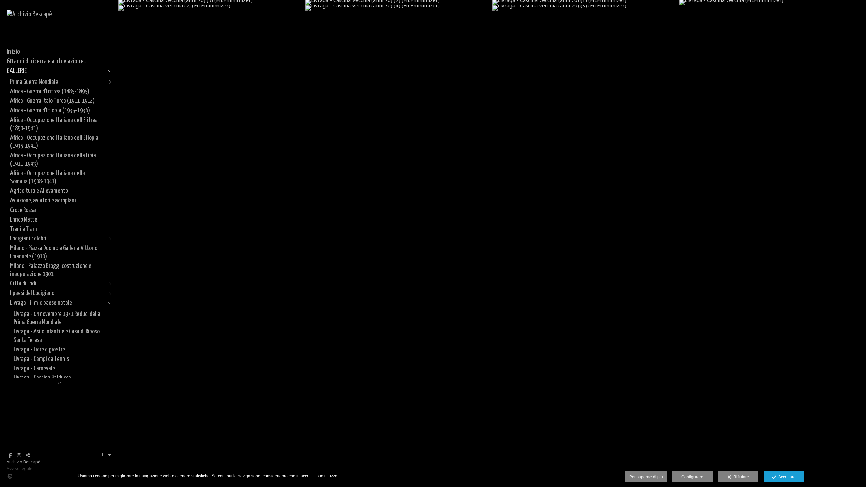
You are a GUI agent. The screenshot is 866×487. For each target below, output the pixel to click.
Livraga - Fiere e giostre (39, 349)
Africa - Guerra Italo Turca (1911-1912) (52, 101)
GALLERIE (17, 71)
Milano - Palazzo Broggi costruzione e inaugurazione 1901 (50, 270)
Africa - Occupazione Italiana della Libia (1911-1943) (53, 159)
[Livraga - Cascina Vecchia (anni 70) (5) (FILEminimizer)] (211, 2)
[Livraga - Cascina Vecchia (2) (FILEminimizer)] (211, 8)
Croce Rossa (23, 210)
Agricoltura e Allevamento (39, 191)
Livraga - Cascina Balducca (42, 378)
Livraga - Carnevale (34, 368)
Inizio (13, 51)
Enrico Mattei (24, 219)
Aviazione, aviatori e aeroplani (43, 200)
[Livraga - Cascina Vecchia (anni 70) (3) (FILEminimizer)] (585, 8)
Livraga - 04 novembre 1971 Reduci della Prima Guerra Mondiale (57, 318)
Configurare (692, 476)
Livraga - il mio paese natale (41, 303)
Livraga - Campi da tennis (41, 359)
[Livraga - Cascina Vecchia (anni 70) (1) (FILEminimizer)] (585, 2)
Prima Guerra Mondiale (34, 82)
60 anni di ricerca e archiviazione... (47, 61)
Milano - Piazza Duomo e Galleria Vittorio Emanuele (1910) (53, 252)
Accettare (786, 476)
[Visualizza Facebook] (10, 455)
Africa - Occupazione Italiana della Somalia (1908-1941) (47, 177)
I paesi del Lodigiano (32, 293)
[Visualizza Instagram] (19, 455)
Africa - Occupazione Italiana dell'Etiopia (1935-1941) (54, 142)
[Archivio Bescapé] (29, 14)
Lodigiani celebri (28, 238)
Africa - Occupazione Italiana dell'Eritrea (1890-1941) (54, 124)
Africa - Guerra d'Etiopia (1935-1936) (50, 110)
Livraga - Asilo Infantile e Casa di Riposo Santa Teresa (57, 335)
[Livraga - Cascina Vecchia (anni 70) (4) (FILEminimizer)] (399, 8)
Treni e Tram (23, 229)
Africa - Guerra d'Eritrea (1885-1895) (49, 91)
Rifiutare (740, 476)
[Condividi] (27, 455)
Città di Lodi (23, 283)
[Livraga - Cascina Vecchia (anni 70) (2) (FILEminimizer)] (399, 2)
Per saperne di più (646, 476)
